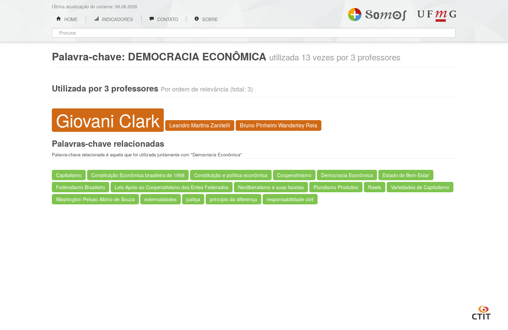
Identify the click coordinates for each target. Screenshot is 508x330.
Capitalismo (69, 175)
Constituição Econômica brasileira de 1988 (138, 175)
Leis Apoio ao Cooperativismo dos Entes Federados (171, 187)
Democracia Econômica (347, 175)
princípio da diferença (233, 199)
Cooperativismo (294, 175)
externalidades (160, 199)
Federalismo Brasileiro (80, 187)
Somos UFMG (377, 13)
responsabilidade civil (290, 199)
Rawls (374, 187)
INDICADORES (117, 19)
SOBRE (209, 19)
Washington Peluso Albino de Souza (95, 199)
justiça (193, 199)
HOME (70, 19)
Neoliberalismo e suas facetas (271, 187)
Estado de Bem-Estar (406, 175)
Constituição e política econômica (230, 175)
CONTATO (167, 19)
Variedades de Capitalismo (420, 187)
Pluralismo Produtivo (335, 187)
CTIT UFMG (481, 312)
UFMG (436, 16)
